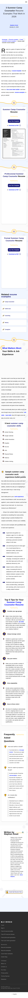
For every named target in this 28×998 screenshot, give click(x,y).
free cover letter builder (13, 89)
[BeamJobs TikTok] (3, 922)
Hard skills (8, 415)
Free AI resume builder (7, 931)
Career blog (4, 956)
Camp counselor (9, 301)
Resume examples (13, 39)
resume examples (20, 92)
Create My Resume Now (15, 892)
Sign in (2, 928)
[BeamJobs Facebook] (8, 922)
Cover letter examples (7, 953)
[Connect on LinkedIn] (23, 832)
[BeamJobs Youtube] (1, 922)
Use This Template (14, 121)
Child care (8, 308)
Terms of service (5, 976)
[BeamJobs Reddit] (11, 922)
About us (3, 963)
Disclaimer (3, 979)
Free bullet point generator (8, 937)
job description (13, 775)
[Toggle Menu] (26, 2)
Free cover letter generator (8, 940)
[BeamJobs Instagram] (4, 922)
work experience (19, 496)
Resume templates (6, 947)
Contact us (4, 966)
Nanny (6, 322)
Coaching (7, 315)
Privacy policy (4, 973)
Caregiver (7, 329)
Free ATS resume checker (8, 934)
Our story (3, 969)
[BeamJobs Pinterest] (9, 922)
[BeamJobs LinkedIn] (6, 922)
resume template (16, 70)
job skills (21, 621)
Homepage (4, 39)
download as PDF (14, 125)
